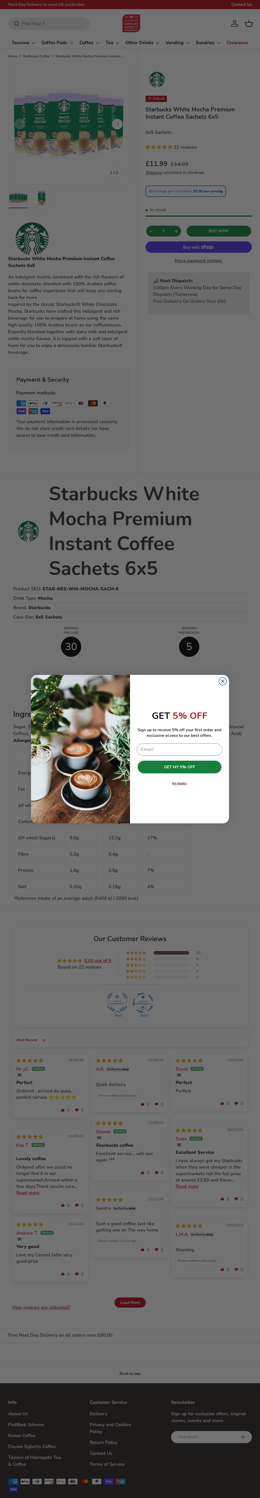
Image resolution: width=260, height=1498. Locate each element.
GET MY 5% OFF (179, 767)
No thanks (179, 783)
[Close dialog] (222, 681)
